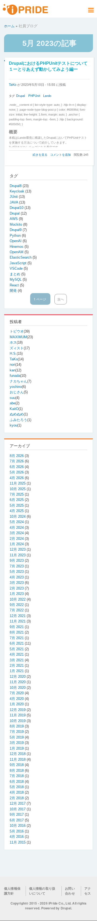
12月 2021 (18, 616)
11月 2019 (18, 715)
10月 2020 (18, 688)
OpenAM (17, 252)
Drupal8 (16, 186)
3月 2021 (17, 660)
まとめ (15, 274)
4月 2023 (17, 577)
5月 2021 (17, 649)
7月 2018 (17, 776)
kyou (13, 425)
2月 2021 (17, 665)
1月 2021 (17, 671)
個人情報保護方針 (12, 891)
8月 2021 (17, 632)
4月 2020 (17, 699)
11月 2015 (18, 842)
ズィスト (17, 348)
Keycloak (17, 191)
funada (15, 376)
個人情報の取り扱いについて (42, 891)
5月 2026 (17, 472)
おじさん (17, 392)
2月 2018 (17, 798)
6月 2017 (17, 820)
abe (12, 403)
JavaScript (18, 263)
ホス (13, 342)
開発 (14, 291)
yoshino (16, 387)
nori (12, 365)
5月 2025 (17, 505)
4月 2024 (17, 528)
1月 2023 (17, 594)
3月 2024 (17, 533)
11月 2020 (18, 682)
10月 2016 (18, 826)
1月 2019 (17, 748)
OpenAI (16, 241)
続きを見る (40, 155)
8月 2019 (17, 726)
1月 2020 (17, 704)
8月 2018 (17, 770)
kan (12, 370)
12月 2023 (18, 549)
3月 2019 (17, 743)
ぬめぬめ (17, 414)
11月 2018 (18, 759)
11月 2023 (18, 555)
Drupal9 (16, 230)
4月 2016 (17, 837)
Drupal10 (17, 208)
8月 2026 (17, 456)
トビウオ (17, 331)
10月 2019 (18, 721)
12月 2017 (18, 803)
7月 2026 (17, 461)
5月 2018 (17, 787)
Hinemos (17, 247)
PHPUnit (34, 95)
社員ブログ (28, 25)
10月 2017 (18, 809)
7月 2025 (17, 494)
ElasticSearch (21, 257)
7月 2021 (17, 638)
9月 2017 (17, 814)
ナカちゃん (18, 381)
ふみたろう (18, 420)
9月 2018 (17, 765)
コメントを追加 (60, 155)
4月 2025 (17, 511)
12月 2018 (18, 754)
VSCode (17, 268)
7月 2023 (17, 566)
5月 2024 (17, 522)
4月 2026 (17, 478)
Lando (47, 95)
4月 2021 (17, 654)
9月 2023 (17, 560)
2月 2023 (17, 588)
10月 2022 (18, 599)
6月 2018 (17, 782)
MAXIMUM (18, 337)
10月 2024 (18, 516)
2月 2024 (17, 539)
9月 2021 (17, 627)
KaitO (14, 409)
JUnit (14, 197)
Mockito (16, 224)
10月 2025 (18, 489)
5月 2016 (17, 831)
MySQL (16, 279)
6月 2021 (17, 643)
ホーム (9, 25)
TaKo (12, 84)
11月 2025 (18, 483)
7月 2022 (17, 610)
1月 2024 (17, 544)
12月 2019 (18, 710)
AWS (14, 219)
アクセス (87, 891)
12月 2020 (18, 677)
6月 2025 (17, 500)
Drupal (20, 95)
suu (12, 398)
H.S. (13, 353)
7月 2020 (17, 693)
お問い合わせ (70, 891)
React (15, 285)
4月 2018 (17, 792)
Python (16, 235)
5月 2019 (17, 737)
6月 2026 (17, 467)
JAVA (14, 202)
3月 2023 (17, 583)
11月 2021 (18, 621)
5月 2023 (17, 572)
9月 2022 (17, 605)
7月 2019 (17, 732)
